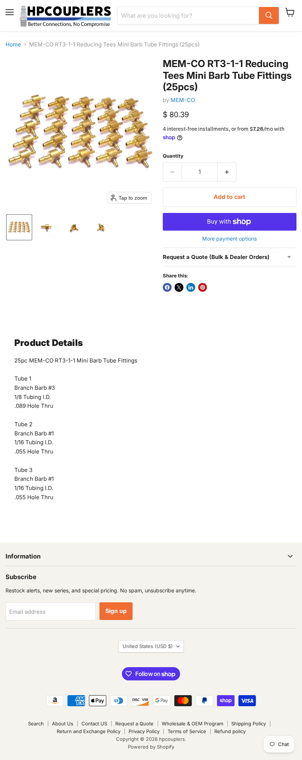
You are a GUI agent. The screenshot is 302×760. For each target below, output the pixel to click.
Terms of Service (187, 731)
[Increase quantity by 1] (227, 172)
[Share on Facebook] (167, 287)
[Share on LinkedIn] (190, 287)
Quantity (173, 156)
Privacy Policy (144, 731)
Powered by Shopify (151, 747)
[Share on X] (179, 287)
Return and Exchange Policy (88, 731)
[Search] (269, 15)
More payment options (229, 239)
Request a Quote (134, 723)
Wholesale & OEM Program (192, 723)
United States (148, 646)
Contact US (94, 723)
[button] (19, 227)
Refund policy (230, 731)
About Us (62, 723)
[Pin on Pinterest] (202, 287)
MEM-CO (183, 100)
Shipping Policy (248, 723)
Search (36, 723)
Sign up (116, 610)
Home (13, 44)
